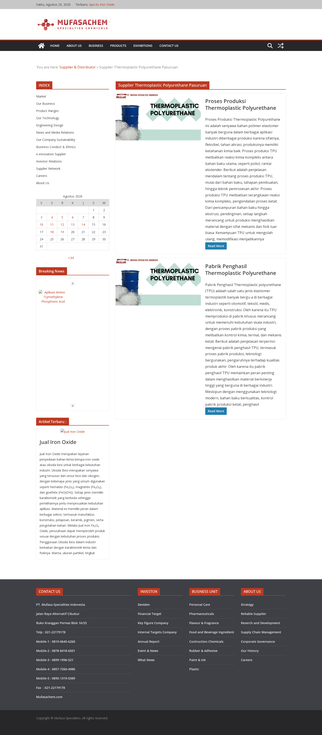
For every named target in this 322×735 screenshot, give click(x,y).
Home (55, 46)
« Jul (71, 257)
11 (52, 224)
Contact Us (169, 46)
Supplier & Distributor (77, 67)
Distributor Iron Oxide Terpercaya (113, 4)
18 (52, 232)
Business (96, 46)
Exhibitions (142, 46)
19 (62, 232)
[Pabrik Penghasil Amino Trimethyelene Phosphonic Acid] (53, 300)
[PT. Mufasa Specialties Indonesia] (41, 45)
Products (118, 46)
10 (41, 224)
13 (72, 224)
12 (62, 224)
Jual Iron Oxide (58, 441)
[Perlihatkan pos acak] (280, 45)
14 (83, 224)
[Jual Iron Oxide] (72, 431)
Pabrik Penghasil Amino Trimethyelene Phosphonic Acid (86, 299)
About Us (74, 46)
